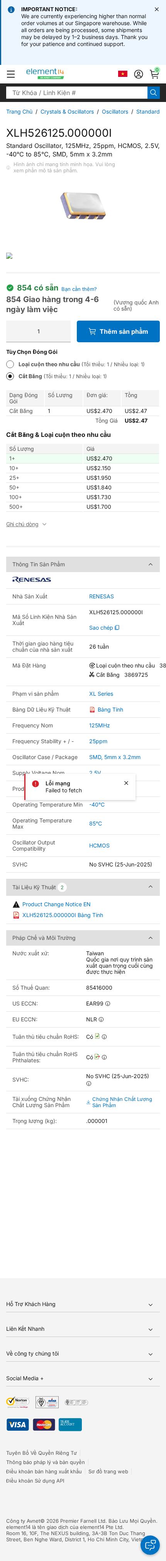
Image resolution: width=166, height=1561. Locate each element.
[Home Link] (60, 74)
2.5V (95, 772)
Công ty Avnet (23, 1521)
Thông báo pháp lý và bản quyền (45, 1462)
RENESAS (101, 596)
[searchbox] (76, 93)
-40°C (97, 804)
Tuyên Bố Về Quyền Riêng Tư (41, 1453)
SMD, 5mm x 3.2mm (115, 757)
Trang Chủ (19, 111)
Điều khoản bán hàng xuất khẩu (44, 1471)
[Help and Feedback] (150, 1545)
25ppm (98, 741)
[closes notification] (156, 9)
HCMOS (99, 845)
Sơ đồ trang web (108, 1471)
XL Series (101, 694)
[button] (10, 74)
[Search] (153, 93)
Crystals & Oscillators (67, 111)
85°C (95, 823)
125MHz (99, 725)
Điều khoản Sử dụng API (35, 1481)
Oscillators (115, 111)
